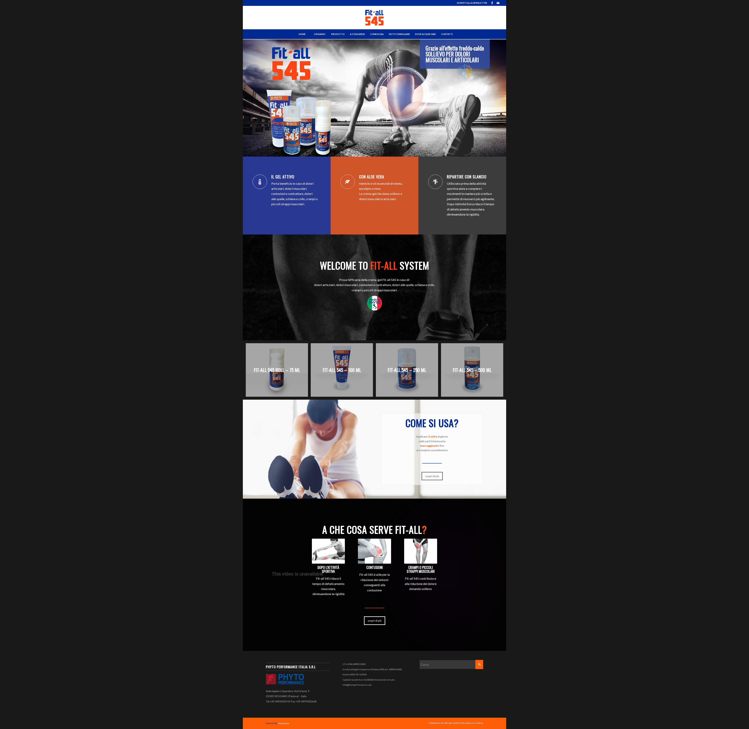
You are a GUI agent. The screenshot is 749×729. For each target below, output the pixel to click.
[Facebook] (492, 3)
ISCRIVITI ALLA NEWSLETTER (472, 3)
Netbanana (283, 723)
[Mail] (498, 3)
